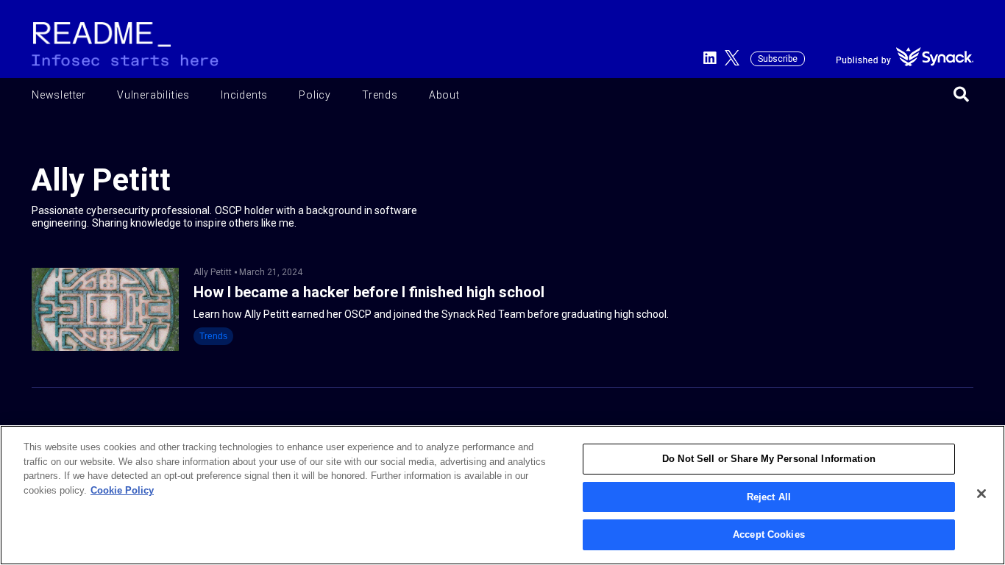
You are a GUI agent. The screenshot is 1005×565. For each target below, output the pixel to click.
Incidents (244, 95)
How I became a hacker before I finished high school (368, 292)
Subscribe (778, 59)
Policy (315, 95)
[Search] (961, 95)
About (444, 95)
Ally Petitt (212, 272)
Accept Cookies (769, 534)
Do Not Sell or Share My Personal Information (769, 458)
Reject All (769, 496)
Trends (380, 95)
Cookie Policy (122, 490)
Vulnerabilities (153, 95)
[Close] (981, 493)
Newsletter (59, 95)
